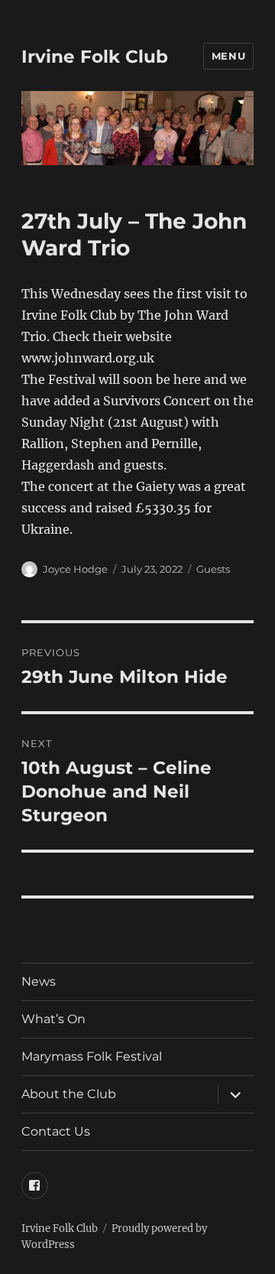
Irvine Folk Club (94, 56)
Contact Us (55, 1131)
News (38, 981)
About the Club (68, 1094)
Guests (213, 569)
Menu (228, 56)
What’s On (53, 1019)
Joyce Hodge (75, 569)
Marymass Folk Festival (91, 1056)
